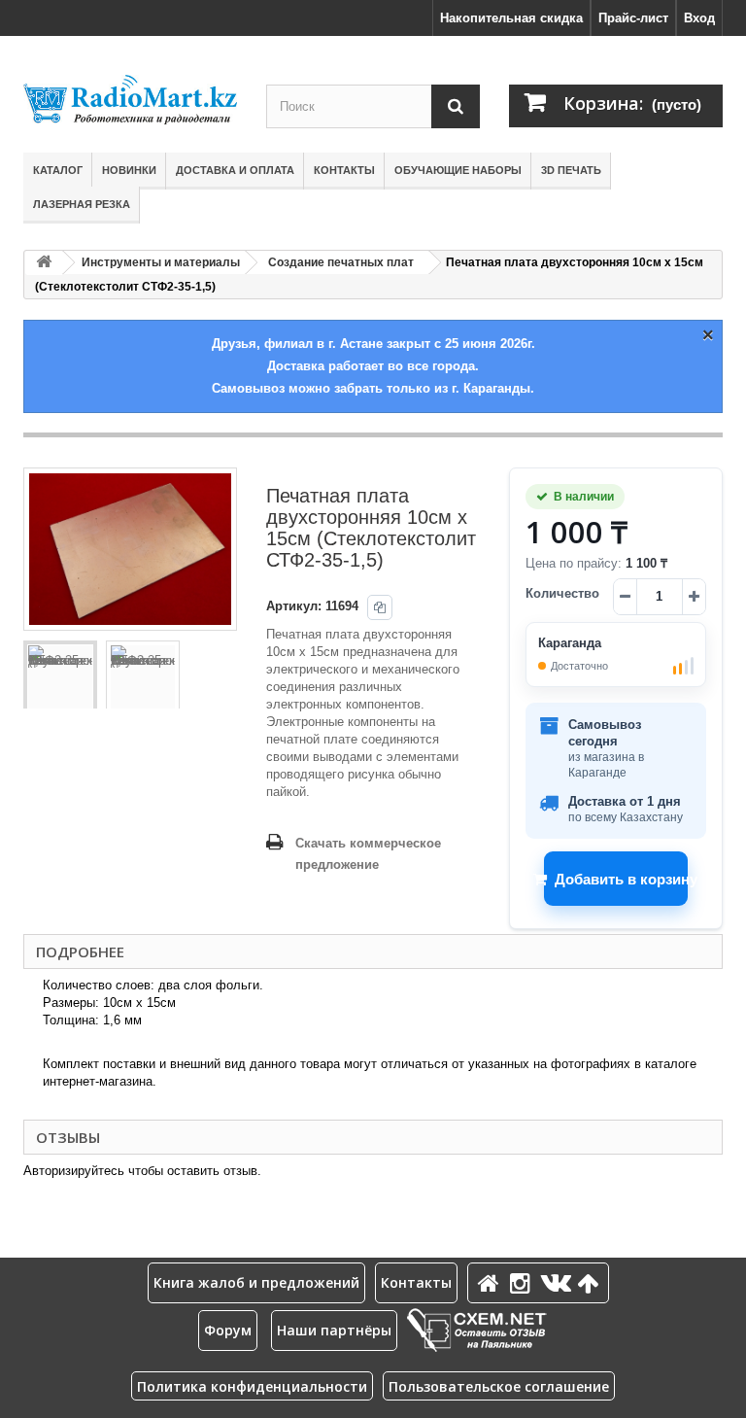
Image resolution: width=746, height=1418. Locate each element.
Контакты (344, 170)
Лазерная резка (81, 204)
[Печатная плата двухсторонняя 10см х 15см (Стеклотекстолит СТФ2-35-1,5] (60, 677)
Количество (562, 593)
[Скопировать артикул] (379, 607)
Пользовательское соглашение (499, 1386)
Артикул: (294, 606)
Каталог (58, 170)
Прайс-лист (633, 18)
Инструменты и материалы (161, 262)
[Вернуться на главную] (43, 263)
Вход (699, 18)
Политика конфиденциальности (252, 1386)
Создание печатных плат (341, 262)
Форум (228, 1330)
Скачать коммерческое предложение (368, 854)
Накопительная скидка (511, 18)
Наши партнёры (334, 1330)
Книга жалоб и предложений (256, 1282)
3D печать (571, 170)
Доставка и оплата (235, 170)
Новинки (129, 170)
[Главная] (491, 1282)
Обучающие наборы (458, 170)
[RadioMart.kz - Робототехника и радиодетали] (130, 99)
